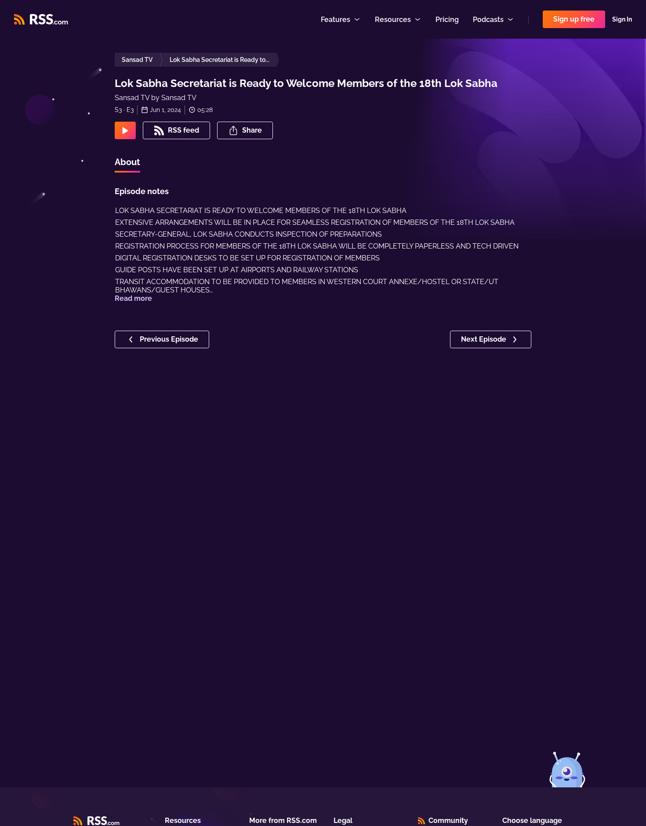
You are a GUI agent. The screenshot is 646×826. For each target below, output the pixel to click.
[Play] (125, 130)
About (127, 162)
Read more (133, 298)
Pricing (447, 19)
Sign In (622, 19)
